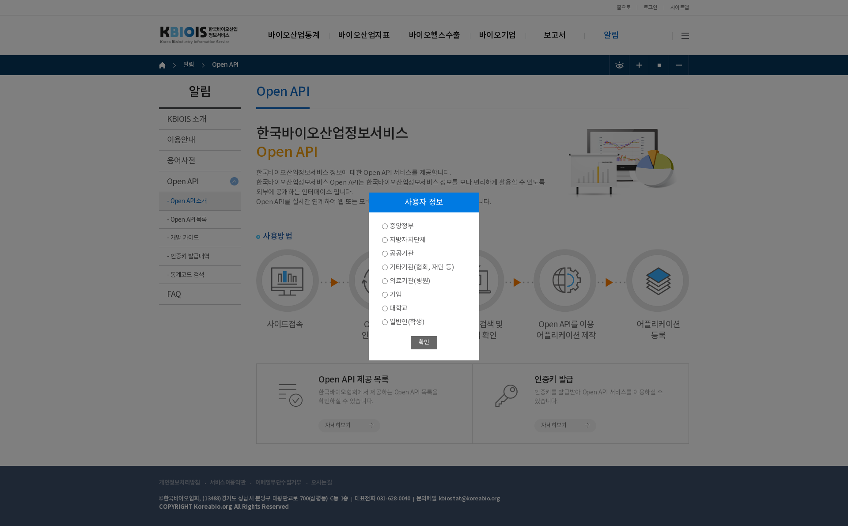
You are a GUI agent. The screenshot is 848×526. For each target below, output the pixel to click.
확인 (424, 342)
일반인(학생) (407, 322)
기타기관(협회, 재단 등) (422, 267)
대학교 (399, 308)
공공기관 (401, 253)
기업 (395, 295)
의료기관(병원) (410, 281)
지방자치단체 (408, 240)
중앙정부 (401, 226)
